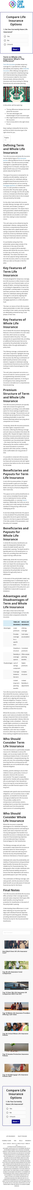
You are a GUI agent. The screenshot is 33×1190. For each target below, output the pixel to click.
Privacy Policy (21, 1143)
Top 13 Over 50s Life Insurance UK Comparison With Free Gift (14, 993)
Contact (9, 1143)
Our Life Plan (16, 4)
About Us (14, 1143)
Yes (8, 36)
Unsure (10, 44)
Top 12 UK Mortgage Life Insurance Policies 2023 (15, 1075)
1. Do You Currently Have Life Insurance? (15, 30)
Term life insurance (9, 64)
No (8, 40)
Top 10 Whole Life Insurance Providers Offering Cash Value (16, 1013)
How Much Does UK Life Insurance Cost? (14, 952)
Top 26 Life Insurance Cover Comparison (12, 972)
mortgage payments (9, 185)
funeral (24, 500)
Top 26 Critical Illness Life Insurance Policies (15, 1034)
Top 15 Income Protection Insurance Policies (15, 1055)
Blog (4, 1143)
